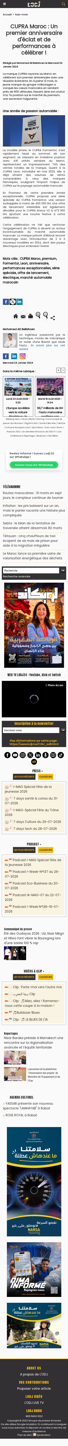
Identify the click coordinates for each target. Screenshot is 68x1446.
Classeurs (45, 776)
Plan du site (24, 1435)
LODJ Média (52, 435)
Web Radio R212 (34, 1416)
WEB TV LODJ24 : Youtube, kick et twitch (34, 675)
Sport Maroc (37, 427)
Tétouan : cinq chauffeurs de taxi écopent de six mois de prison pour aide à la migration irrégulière (30, 541)
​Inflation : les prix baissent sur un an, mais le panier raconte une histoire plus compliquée (34, 510)
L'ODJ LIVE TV (34, 1403)
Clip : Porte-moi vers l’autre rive (37, 987)
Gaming (40, 419)
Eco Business (17, 423)
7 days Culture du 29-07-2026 (37, 822)
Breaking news (13, 419)
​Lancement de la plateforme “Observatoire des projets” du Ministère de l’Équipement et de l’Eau (44, 1074)
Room (59, 427)
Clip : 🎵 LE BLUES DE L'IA (30, 1019)
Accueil (7, 14)
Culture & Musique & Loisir (18, 427)
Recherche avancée (16, 576)
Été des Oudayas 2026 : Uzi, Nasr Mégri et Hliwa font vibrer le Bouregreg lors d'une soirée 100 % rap (34, 938)
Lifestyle (61, 423)
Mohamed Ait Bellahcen (31, 63)
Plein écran (55, 685)
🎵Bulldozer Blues (26, 1012)
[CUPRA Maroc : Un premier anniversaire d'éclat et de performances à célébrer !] (34, 117)
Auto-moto (21, 14)
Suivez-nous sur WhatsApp (34, 465)
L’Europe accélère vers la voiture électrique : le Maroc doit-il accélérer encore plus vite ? (18, 410)
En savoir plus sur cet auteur (42, 347)
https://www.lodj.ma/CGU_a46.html (34, 744)
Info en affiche (28, 419)
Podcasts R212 (13, 431)
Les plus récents (24, 776)
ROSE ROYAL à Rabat (21, 1115)
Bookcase (41, 435)
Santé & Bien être (48, 423)
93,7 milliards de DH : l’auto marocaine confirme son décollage (50, 410)
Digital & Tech (31, 423)
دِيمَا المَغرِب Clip (24, 994)
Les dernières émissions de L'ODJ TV (39, 431)
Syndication (43, 1435)
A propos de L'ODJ (34, 1374)
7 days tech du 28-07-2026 (35, 829)
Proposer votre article (34, 1388)
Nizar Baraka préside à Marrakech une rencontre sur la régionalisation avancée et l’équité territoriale (33, 1043)
